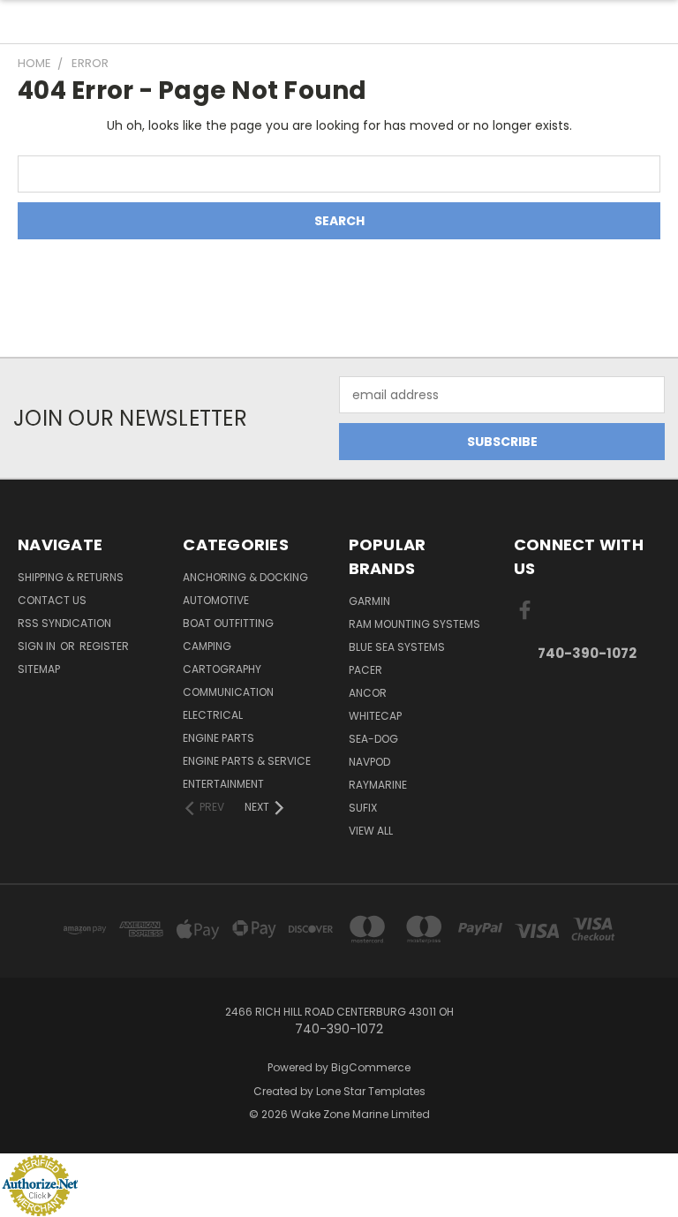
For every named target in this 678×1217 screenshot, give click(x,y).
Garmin (369, 600)
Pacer (365, 669)
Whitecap (375, 715)
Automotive (216, 600)
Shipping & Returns (71, 577)
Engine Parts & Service (247, 760)
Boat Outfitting (228, 623)
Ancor (368, 692)
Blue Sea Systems (397, 646)
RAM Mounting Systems (414, 623)
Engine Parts (218, 737)
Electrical (213, 714)
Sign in (38, 646)
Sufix (363, 807)
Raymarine (378, 784)
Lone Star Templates (371, 1091)
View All (371, 830)
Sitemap (39, 669)
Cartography (222, 669)
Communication (228, 691)
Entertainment (223, 783)
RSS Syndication (64, 623)
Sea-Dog (373, 738)
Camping (207, 646)
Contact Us (52, 600)
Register (104, 646)
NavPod (369, 761)
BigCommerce (371, 1067)
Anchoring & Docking (245, 577)
